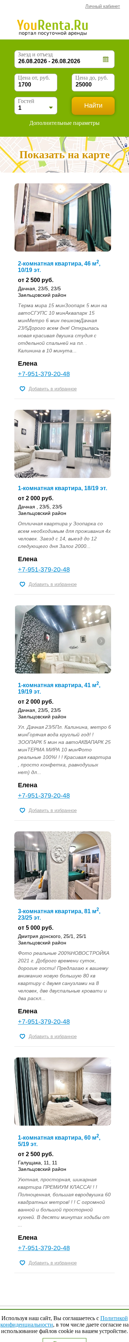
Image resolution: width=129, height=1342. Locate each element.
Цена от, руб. (34, 78)
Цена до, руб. (91, 78)
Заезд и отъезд (35, 54)
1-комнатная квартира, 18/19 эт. (62, 488)
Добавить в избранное (53, 388)
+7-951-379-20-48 (44, 373)
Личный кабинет (102, 6)
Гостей (26, 101)
